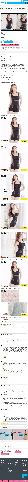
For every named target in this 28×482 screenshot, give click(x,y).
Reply (4, 332)
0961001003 (4, 44)
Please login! (6, 427)
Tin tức (2, 467)
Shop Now (7, 435)
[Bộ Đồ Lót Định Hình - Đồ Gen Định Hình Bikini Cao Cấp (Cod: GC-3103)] (8, 22)
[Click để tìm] (21, 1)
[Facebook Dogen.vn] (22, 475)
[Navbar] (26, 3)
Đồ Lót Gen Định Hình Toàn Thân (15, 5)
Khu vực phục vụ (10, 472)
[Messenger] (23, 477)
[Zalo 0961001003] (26, 475)
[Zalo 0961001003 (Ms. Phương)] (14, 481)
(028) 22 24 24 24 (5, 454)
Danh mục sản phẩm (5, 5)
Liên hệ (2, 468)
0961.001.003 (18, 452)
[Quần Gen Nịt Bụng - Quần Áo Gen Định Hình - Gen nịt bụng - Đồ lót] (3, 3)
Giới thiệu (2, 462)
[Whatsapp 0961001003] (24, 475)
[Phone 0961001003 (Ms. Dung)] (8, 481)
